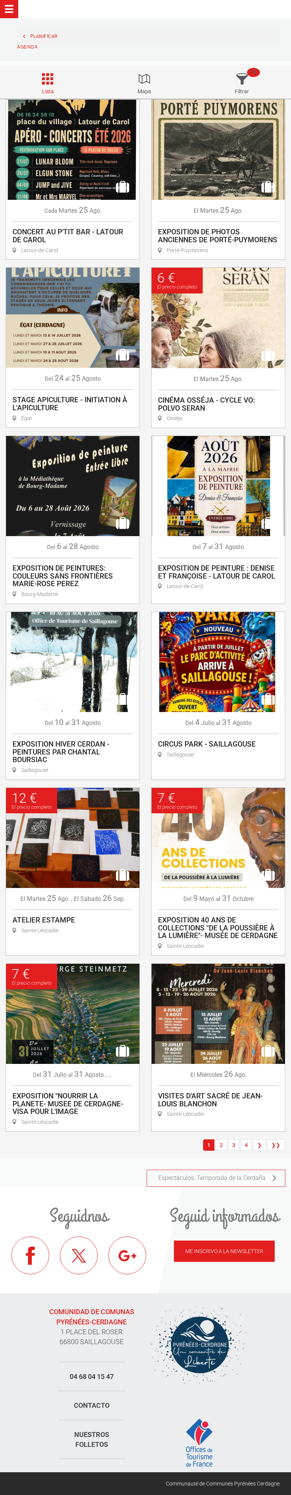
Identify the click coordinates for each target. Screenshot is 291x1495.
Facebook (30, 1255)
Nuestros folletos (91, 1439)
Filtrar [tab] (242, 91)
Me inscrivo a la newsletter (224, 1251)
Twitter (79, 1255)
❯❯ (275, 1145)
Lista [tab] (48, 91)
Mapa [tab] (144, 91)
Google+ (127, 1255)
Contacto (92, 1405)
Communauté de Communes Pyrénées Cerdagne (223, 1484)
